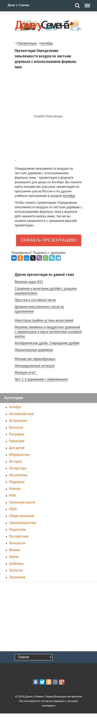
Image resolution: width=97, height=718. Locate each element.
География (16, 434)
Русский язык (18, 536)
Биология (16, 427)
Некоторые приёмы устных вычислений (44, 320)
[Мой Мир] (26, 258)
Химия (13, 557)
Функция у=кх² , (26, 372)
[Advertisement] (48, 617)
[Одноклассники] (20, 258)
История (15, 461)
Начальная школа (22, 502)
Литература (17, 468)
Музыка (14, 488)
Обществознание (21, 516)
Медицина (16, 482)
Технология (17, 543)
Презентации (27, 43)
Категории (14, 398)
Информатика (19, 454)
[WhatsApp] (45, 258)
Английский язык (21, 414)
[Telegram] (58, 258)
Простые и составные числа (35, 300)
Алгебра (47, 43)
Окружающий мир (22, 522)
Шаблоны (16, 563)
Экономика (17, 577)
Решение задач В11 (29, 282)
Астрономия (18, 420)
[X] (33, 258)
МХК (12, 495)
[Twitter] (42, 682)
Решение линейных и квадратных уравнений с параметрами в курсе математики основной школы (48, 332)
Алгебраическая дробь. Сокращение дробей (47, 343)
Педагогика (17, 529)
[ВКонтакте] (14, 258)
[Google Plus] (62, 682)
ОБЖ (13, 509)
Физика (14, 550)
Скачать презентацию (49, 240)
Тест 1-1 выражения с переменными (41, 379)
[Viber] (39, 258)
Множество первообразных (35, 359)
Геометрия (16, 441)
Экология (16, 570)
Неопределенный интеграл (35, 366)
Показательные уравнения (34, 350)
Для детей (16, 448)
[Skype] (52, 258)
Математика (18, 475)
